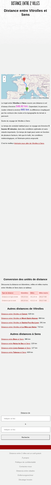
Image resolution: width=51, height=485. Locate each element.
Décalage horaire (25, 480)
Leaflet (33, 98)
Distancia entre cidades (25, 471)
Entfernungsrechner (25, 475)
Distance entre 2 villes (18, 453)
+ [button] (4, 77)
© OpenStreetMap (43, 98)
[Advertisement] (25, 44)
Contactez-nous (25, 466)
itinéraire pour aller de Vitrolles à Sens (29, 143)
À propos (25, 458)
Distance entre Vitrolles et (14, 314)
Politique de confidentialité (25, 462)
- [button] (4, 80)
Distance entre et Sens (12, 339)
